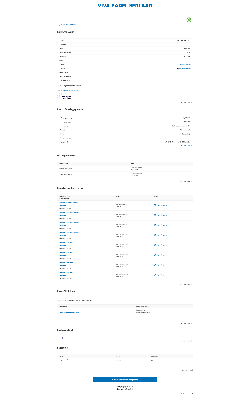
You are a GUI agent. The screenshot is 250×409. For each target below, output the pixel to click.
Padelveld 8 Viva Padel (66, 272)
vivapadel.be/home (161, 205)
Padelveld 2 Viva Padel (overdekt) (69, 212)
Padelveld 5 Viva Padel (66, 242)
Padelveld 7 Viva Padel (66, 262)
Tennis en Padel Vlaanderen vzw (68, 91)
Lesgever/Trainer (64, 360)
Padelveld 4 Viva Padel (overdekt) (69, 232)
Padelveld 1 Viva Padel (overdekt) (69, 202)
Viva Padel (62, 206)
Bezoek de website (185, 68)
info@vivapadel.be (185, 64)
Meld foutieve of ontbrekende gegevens (125, 380)
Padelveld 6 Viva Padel (66, 252)
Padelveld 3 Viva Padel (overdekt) (69, 222)
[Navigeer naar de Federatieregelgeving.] (189, 20)
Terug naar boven (185, 103)
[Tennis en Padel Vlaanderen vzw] (65, 96)
